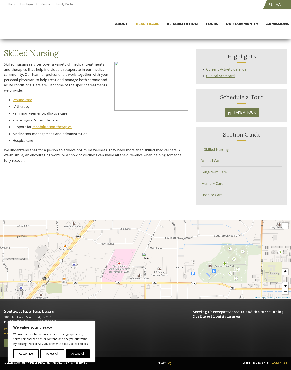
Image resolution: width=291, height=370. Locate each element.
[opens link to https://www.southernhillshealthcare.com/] (38, 24)
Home (12, 4)
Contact (46, 4)
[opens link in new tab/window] (3, 4)
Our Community (242, 24)
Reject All (52, 353)
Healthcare (147, 24)
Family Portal (64, 4)
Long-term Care (214, 172)
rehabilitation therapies (52, 126)
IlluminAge (279, 362)
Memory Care (212, 183)
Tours (212, 24)
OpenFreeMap (269, 298)
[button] (145, 256)
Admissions (277, 24)
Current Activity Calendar (227, 69)
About (121, 24)
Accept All (77, 353)
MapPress (259, 298)
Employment (28, 4)
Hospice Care (211, 194)
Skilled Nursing (216, 149)
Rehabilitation (182, 24)
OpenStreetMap (284, 298)
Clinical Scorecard (220, 75)
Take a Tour (245, 112)
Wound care (22, 99)
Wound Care (211, 160)
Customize (26, 353)
